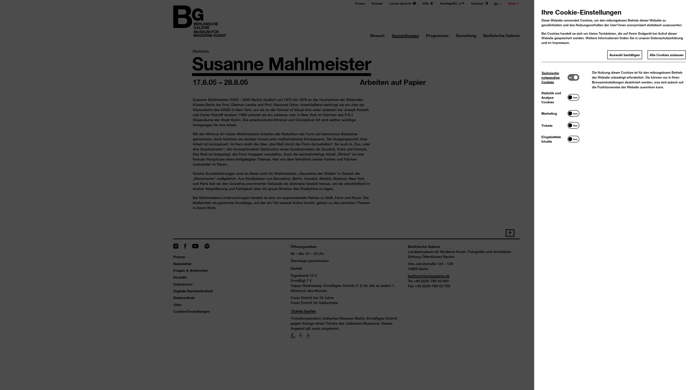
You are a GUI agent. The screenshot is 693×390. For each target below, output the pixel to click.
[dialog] (346, 195)
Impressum (560, 43)
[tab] (554, 77)
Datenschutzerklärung (667, 38)
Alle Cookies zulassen (667, 55)
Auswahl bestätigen (624, 55)
